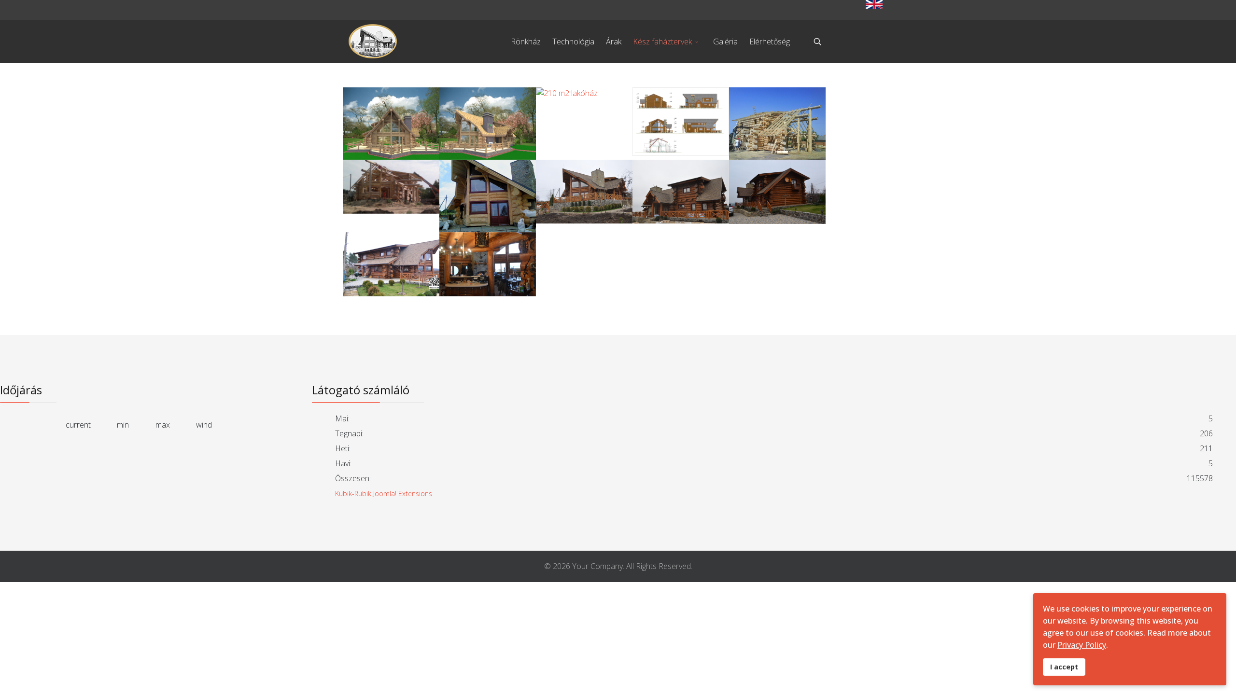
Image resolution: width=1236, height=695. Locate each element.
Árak (613, 41)
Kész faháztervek (662, 41)
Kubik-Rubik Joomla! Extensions (383, 493)
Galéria (725, 41)
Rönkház (526, 41)
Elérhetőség (769, 41)
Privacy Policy (1081, 644)
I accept (1064, 666)
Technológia (573, 41)
